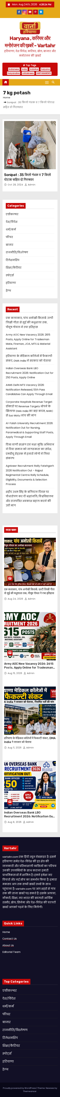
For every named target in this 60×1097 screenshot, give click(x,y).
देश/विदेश (11, 222)
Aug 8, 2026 (15, 822)
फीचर (9, 237)
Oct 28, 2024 (16, 184)
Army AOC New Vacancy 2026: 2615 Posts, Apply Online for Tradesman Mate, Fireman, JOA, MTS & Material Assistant (29, 669)
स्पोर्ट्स (10, 275)
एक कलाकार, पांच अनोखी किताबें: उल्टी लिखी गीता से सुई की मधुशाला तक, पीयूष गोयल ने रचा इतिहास (29, 322)
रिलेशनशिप (12, 260)
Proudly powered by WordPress (19, 1088)
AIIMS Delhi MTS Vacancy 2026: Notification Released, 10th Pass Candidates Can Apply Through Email (29, 389)
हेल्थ (8, 290)
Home (6, 97)
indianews (14, 69)
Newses (50, 1088)
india (24, 69)
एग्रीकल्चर (12, 214)
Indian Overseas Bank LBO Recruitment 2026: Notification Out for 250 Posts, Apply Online (29, 372)
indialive (34, 69)
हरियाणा (11, 283)
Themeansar (29, 1091)
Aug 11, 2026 (15, 747)
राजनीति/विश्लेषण (17, 252)
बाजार (9, 245)
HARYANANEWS (44, 73)
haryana (45, 69)
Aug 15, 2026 (15, 673)
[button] (54, 82)
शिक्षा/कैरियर (13, 268)
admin (31, 184)
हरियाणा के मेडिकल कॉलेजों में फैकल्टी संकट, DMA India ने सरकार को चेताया (30, 740)
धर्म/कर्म (11, 229)
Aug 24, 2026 (16, 598)
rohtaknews (28, 73)
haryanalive (14, 73)
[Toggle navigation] (47, 82)
